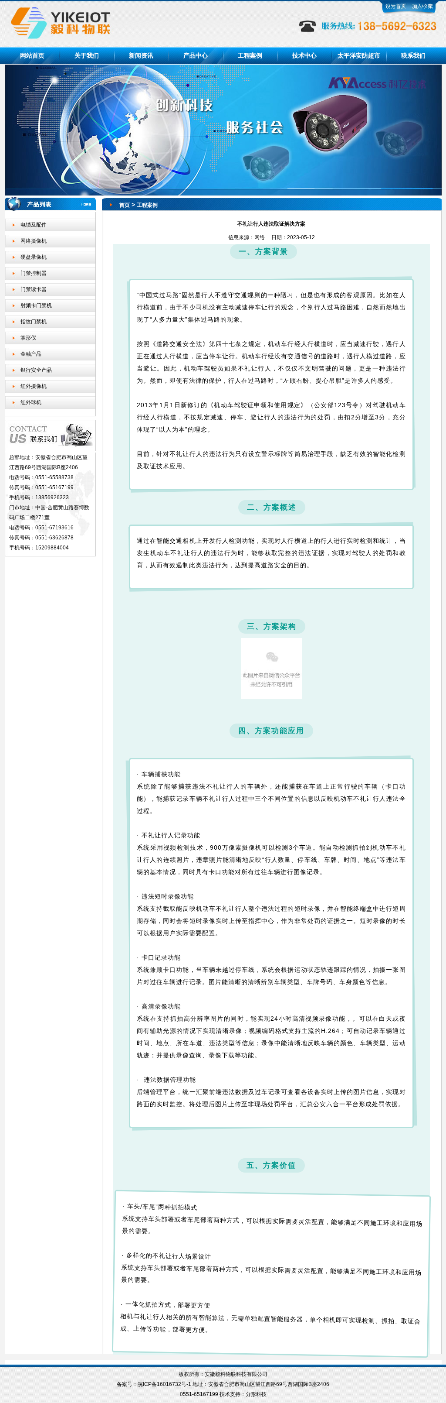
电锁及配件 (33, 225)
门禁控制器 (33, 273)
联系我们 (413, 55)
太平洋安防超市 (359, 55)
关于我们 (86, 55)
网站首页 (32, 55)
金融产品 (30, 354)
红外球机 (30, 402)
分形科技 (256, 1394)
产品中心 (195, 55)
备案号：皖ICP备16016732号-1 (155, 1384)
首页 (124, 205)
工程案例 (250, 55)
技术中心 (304, 55)
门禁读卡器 (33, 289)
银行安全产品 (36, 370)
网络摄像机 (33, 241)
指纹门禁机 (33, 322)
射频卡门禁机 (36, 305)
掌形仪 (28, 338)
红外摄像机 (33, 386)
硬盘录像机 (33, 257)
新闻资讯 (141, 55)
